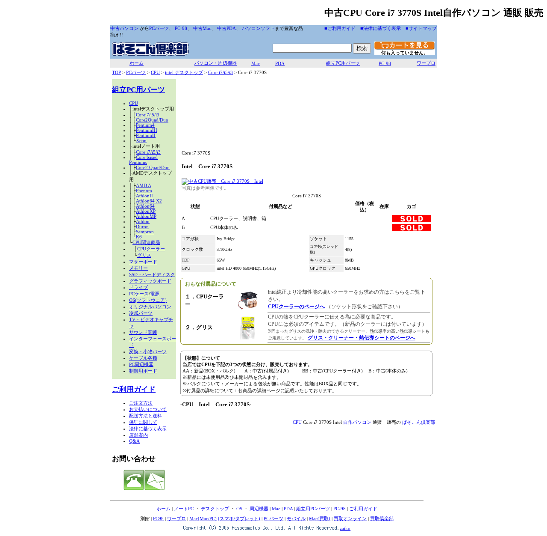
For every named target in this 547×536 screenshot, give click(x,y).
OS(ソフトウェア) (148, 300)
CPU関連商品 (146, 242)
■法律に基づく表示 (380, 28)
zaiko (345, 528)
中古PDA (226, 28)
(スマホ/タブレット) (239, 518)
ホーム (136, 63)
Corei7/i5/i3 (147, 114)
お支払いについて (148, 409)
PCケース (139, 293)
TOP (116, 72)
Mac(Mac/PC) (203, 518)
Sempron (145, 231)
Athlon (143, 221)
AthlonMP (146, 216)
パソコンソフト (258, 28)
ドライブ (138, 287)
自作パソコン (357, 422)
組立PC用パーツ (343, 63)
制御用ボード (143, 370)
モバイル (296, 518)
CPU (155, 72)
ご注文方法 (141, 402)
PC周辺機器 (141, 364)
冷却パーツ (141, 313)
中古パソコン (124, 28)
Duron (142, 226)
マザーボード (143, 261)
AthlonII (144, 195)
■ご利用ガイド (340, 28)
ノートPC (184, 508)
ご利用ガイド (134, 389)
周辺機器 (259, 508)
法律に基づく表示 (148, 428)
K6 (139, 236)
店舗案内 (138, 435)
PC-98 (181, 28)
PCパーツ (159, 28)
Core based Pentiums (143, 160)
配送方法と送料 (145, 415)
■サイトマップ (421, 28)
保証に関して (143, 422)
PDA (280, 63)
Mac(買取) (319, 518)
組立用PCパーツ (313, 508)
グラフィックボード (150, 280)
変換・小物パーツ (148, 351)
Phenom (144, 190)
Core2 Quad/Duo (153, 167)
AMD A (143, 185)
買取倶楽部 (382, 518)
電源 (154, 293)
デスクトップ (215, 508)
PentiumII (146, 135)
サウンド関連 (143, 332)
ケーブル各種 (143, 357)
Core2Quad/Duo (152, 119)
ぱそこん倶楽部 (418, 422)
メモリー (138, 268)
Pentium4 (145, 125)
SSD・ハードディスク (152, 274)
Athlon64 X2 (149, 200)
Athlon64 (145, 205)
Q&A (134, 441)
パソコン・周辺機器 (215, 63)
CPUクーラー (151, 248)
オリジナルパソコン (150, 306)
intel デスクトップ (184, 72)
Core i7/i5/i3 (220, 72)
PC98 (158, 518)
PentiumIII (146, 130)
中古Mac (202, 28)
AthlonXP (146, 211)
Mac (255, 63)
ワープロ (426, 63)
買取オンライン (350, 518)
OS (239, 508)
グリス (144, 255)
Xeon (141, 140)
